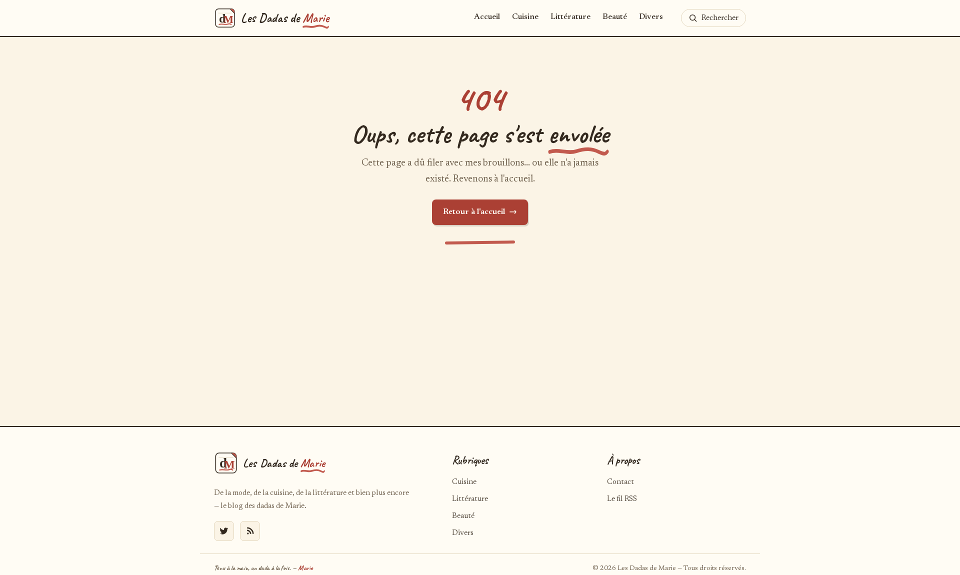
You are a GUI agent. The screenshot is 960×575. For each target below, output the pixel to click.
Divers (651, 17)
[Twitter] (224, 531)
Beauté (614, 17)
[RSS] (250, 531)
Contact (620, 482)
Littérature (570, 17)
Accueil (487, 17)
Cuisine (525, 17)
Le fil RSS (622, 499)
